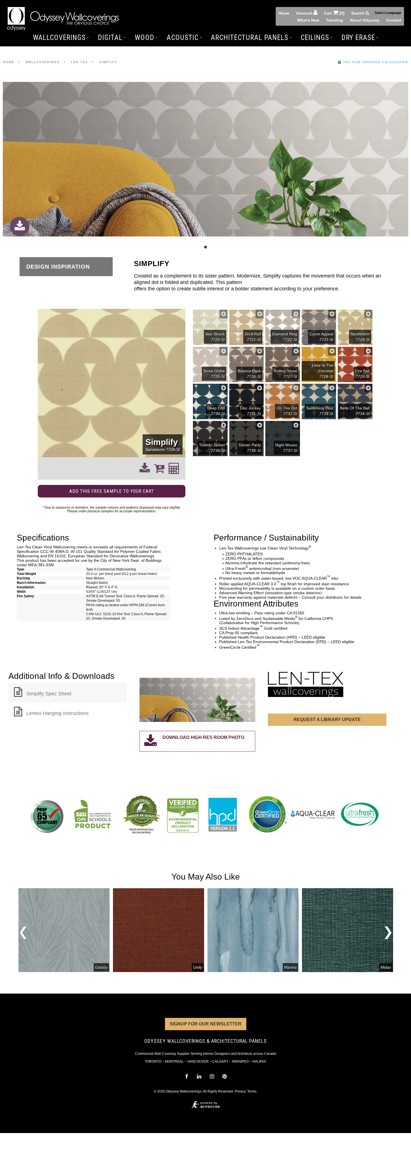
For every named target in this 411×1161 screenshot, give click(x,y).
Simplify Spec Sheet (48, 693)
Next (388, 930)
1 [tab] (205, 247)
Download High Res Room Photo (203, 737)
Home (283, 13)
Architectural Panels (249, 38)
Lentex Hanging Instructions (57, 713)
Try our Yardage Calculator (375, 62)
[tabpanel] (205, 159)
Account (304, 13)
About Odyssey (364, 20)
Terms (251, 1091)
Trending (334, 20)
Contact (393, 20)
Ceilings (315, 38)
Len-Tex (79, 62)
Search (358, 13)
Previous (23, 933)
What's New (308, 20)
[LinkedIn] (199, 1076)
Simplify (108, 62)
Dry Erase (358, 38)
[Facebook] (186, 1076)
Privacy (240, 1091)
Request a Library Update (327, 719)
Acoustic (183, 38)
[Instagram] (212, 1076)
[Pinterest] (224, 1076)
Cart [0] (334, 13)
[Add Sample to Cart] (223, 314)
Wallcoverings (59, 38)
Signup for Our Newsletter (206, 1024)
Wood (144, 38)
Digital (110, 38)
